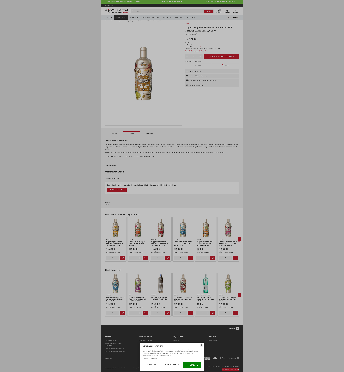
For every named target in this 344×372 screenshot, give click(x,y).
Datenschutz (153, 358)
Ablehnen (151, 364)
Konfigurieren (172, 364)
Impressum (145, 358)
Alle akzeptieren (192, 364)
